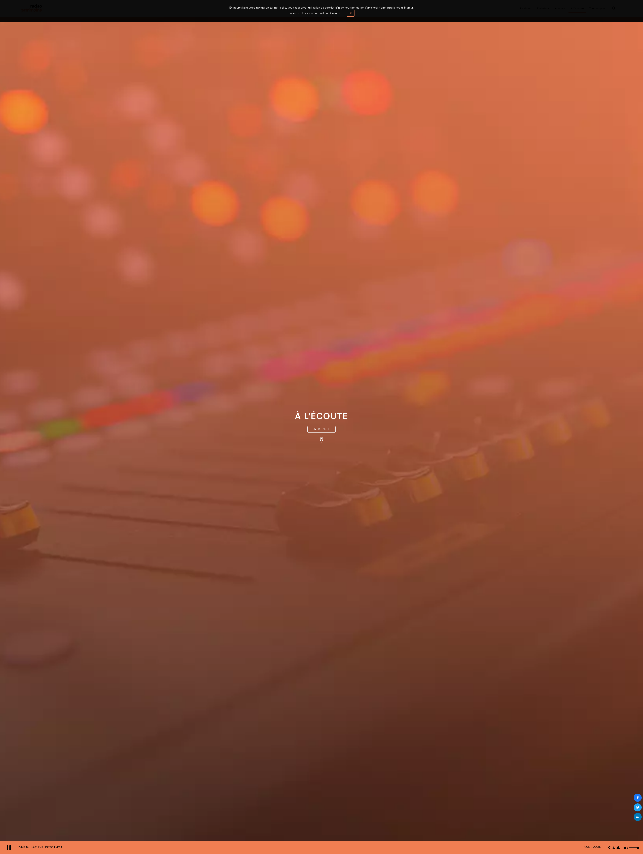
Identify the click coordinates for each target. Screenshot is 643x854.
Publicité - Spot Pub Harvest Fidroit (40, 846)
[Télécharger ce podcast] (613, 847)
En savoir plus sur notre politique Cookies (314, 13)
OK (350, 13)
